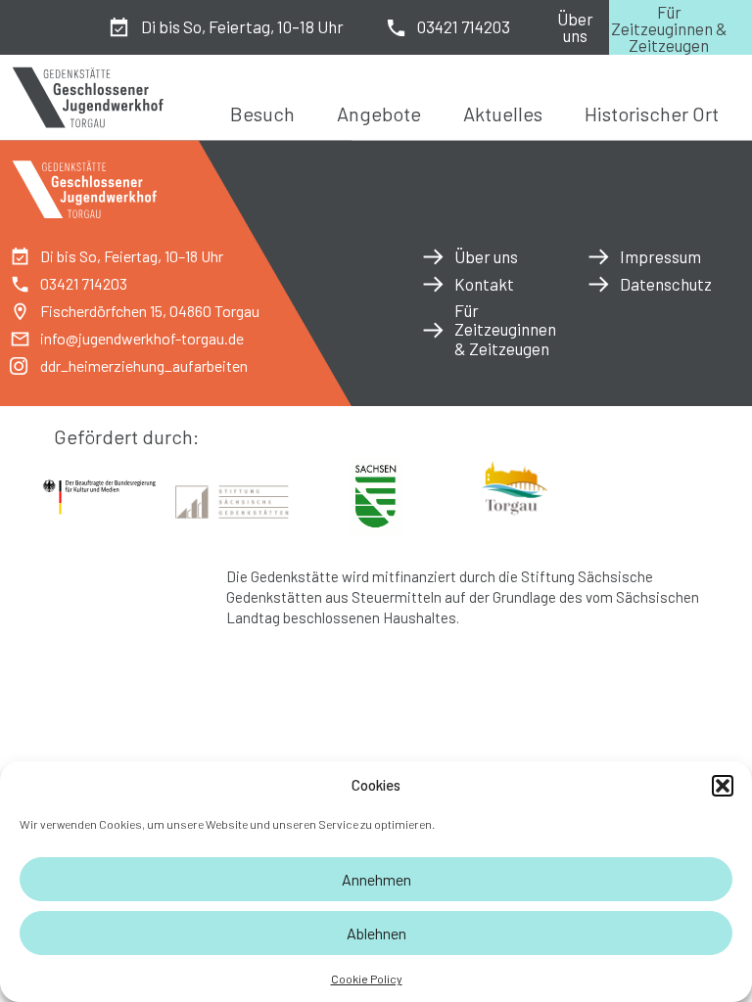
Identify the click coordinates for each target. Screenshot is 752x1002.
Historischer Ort (652, 113)
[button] (722, 786)
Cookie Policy (366, 978)
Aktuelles (502, 113)
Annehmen (376, 879)
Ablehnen (376, 933)
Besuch (262, 113)
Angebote (379, 113)
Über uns (575, 27)
